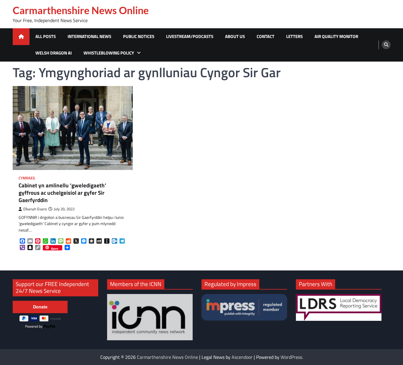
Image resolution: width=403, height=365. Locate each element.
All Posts (45, 36)
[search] (386, 44)
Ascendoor (242, 357)
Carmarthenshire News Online (81, 10)
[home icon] (21, 36)
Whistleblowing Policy (108, 52)
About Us (235, 36)
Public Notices (138, 36)
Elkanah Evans (35, 209)
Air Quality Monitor (336, 36)
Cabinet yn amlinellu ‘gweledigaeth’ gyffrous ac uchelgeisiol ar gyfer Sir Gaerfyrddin (62, 193)
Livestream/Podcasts (189, 36)
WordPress (291, 357)
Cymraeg (27, 178)
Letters (294, 36)
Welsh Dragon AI (53, 52)
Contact (265, 36)
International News (89, 36)
